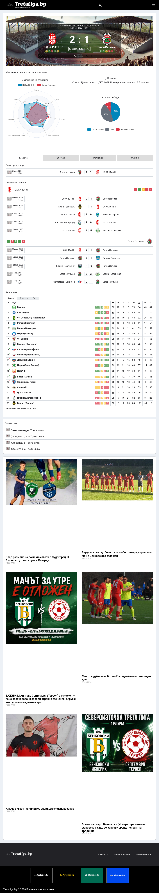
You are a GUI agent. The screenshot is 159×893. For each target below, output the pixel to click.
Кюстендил (23, 312)
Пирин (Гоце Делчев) (28, 365)
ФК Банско (22, 339)
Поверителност (144, 854)
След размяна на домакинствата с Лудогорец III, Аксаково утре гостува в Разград (38, 558)
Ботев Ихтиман (25, 376)
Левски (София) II (26, 360)
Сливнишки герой (26, 382)
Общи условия (122, 854)
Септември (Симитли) (28, 354)
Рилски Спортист (26, 323)
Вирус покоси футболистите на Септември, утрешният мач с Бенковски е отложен (117, 554)
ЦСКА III (21, 371)
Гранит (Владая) (25, 403)
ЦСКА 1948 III (24, 392)
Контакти (103, 854)
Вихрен (21, 307)
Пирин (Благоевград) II (29, 398)
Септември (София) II (28, 349)
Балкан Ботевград (26, 328)
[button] (100, 5)
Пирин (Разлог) (25, 333)
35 (113, 354)
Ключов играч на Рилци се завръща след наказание (40, 808)
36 (113, 307)
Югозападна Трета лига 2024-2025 (75, 25)
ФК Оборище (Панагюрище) (31, 317)
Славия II (22, 387)
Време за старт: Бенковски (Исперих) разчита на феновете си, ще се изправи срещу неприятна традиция (113, 828)
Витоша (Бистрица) (27, 344)
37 (113, 349)
